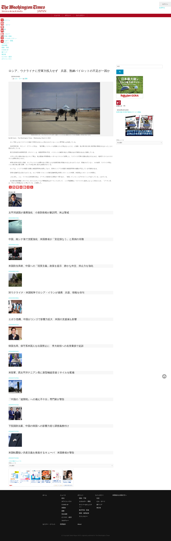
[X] (2, 20)
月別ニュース (12, 463)
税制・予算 (5, 47)
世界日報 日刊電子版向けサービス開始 (128, 112)
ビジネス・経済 (7, 56)
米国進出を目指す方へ (119, 495)
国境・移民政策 (84, 513)
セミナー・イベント (49, 524)
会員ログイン (6, 20)
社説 (98, 498)
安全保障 (4, 45)
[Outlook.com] (2, 34)
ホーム (45, 495)
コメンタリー (80, 15)
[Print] (2, 38)
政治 (63, 498)
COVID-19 (5, 50)
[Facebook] (2, 23)
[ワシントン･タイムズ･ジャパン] (24, 8)
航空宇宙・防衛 (7, 36)
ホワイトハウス (7, 59)
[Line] (2, 27)
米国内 (64, 507)
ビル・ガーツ (6, 25)
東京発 (4, 54)
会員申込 (162, 7)
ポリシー (68, 15)
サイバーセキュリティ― (9, 38)
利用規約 (63, 524)
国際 (26, 78)
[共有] (2, 41)
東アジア (4, 52)
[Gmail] (2, 30)
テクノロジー (6, 34)
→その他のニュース (15, 461)
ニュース (57, 15)
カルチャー (5, 43)
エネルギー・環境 (7, 41)
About (79, 524)
